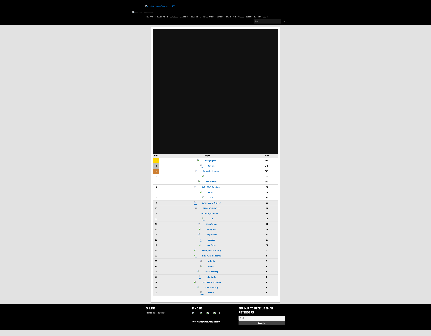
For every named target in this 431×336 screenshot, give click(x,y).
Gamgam (211, 166)
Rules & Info (196, 17)
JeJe (211, 197)
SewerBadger (211, 245)
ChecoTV (211, 293)
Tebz (211, 176)
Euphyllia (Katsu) (211, 160)
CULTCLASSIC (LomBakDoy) (211, 282)
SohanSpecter (211, 277)
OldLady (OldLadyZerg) (211, 208)
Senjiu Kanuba (211, 182)
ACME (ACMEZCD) (211, 287)
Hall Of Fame (231, 17)
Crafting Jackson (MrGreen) (211, 203)
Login (265, 17)
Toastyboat (211, 240)
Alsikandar (211, 261)
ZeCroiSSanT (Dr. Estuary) (211, 187)
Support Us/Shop (253, 17)
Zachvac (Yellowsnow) (211, 171)
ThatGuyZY (211, 192)
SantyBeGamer (211, 235)
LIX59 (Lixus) (211, 229)
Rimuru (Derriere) (211, 271)
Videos (241, 17)
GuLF (211, 219)
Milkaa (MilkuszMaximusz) (211, 250)
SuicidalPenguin (211, 224)
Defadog (211, 266)
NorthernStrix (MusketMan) (211, 256)
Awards (220, 17)
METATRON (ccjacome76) (209, 213)
